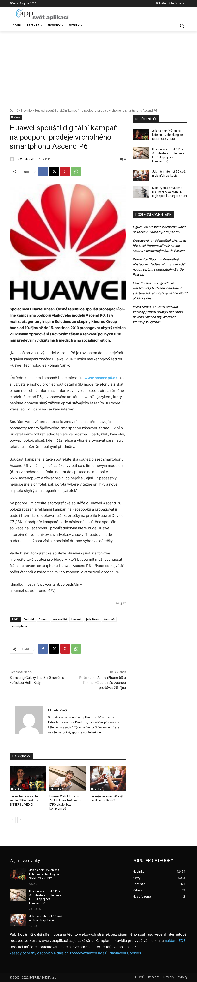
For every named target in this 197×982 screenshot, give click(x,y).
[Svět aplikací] (42, 14)
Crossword (141, 240)
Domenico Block (145, 259)
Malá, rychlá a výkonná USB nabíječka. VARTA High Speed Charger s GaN (169, 192)
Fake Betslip (142, 283)
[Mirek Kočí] (13, 159)
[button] (181, 25)
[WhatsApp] (76, 171)
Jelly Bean (92, 619)
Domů (14, 110)
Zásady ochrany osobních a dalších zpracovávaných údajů (58, 953)
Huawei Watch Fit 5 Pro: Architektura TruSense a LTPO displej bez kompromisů (45, 897)
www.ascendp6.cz (101, 377)
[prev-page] (13, 820)
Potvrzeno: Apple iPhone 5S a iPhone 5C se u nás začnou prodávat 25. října (102, 682)
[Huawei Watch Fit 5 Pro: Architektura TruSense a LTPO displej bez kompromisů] (67, 778)
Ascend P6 (60, 619)
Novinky (26, 110)
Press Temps (142, 307)
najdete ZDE (175, 940)
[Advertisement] (98, 67)
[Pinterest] (65, 171)
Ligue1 (137, 227)
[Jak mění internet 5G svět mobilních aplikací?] (108, 778)
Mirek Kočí (27, 159)
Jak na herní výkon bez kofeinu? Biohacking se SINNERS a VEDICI (25, 800)
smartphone (20, 626)
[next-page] (20, 820)
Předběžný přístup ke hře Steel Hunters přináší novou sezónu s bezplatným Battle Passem (159, 245)
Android (29, 619)
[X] (54, 171)
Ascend (43, 619)
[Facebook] (43, 171)
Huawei (76, 619)
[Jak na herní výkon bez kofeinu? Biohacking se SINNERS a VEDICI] (28, 778)
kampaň (109, 619)
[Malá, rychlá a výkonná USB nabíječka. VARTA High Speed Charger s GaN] (141, 192)
